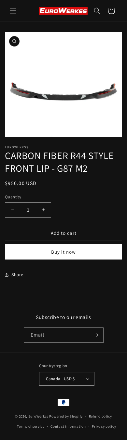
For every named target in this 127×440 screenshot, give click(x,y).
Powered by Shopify (66, 416)
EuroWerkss (38, 416)
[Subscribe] (96, 335)
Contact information (68, 426)
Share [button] (17, 274)
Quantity (13, 197)
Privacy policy (104, 426)
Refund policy (100, 416)
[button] (13, 11)
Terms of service (30, 426)
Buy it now (63, 252)
